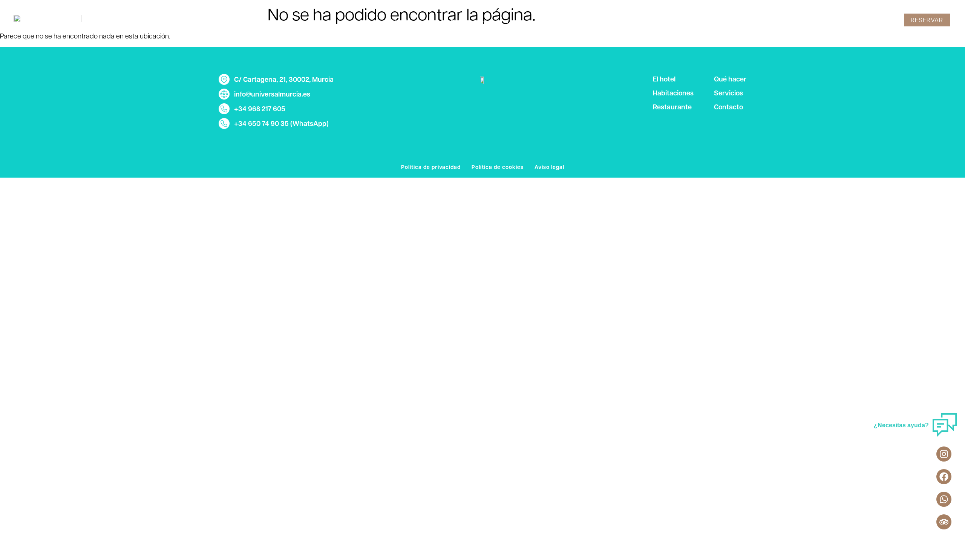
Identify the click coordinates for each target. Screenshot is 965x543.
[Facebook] (943, 476)
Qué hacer (524, 21)
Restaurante (471, 21)
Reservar (927, 20)
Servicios (572, 21)
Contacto (617, 21)
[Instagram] (943, 454)
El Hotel (364, 21)
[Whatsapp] (943, 499)
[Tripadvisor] (943, 521)
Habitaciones (414, 21)
